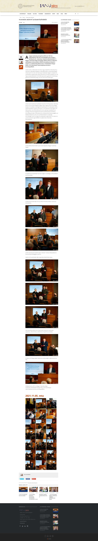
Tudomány (40, 13)
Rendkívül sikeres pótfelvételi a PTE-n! (43, 495)
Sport (53, 13)
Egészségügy (48, 13)
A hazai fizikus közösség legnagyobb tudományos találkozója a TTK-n (33, 497)
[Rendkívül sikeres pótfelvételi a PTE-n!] (43, 489)
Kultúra (35, 13)
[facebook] (75, 13)
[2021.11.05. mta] (30, 403)
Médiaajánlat (22, 523)
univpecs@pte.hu (23, 521)
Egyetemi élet (23, 13)
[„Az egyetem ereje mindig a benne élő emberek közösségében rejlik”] (53, 489)
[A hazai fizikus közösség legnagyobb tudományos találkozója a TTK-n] (33, 489)
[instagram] (27, 526)
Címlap (20, 17)
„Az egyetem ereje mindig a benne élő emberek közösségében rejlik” (66, 40)
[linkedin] (25, 526)
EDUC (58, 13)
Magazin (29, 13)
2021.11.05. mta (34, 395)
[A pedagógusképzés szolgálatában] (23, 489)
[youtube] (22, 526)
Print (66, 13)
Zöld (62, 13)
